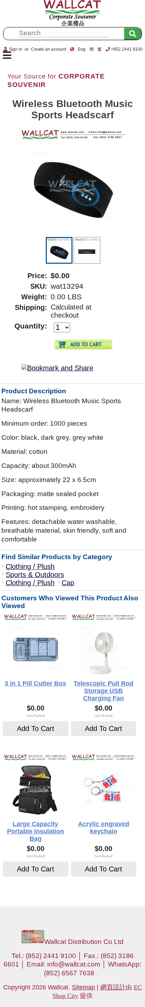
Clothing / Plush (30, 566)
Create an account (48, 49)
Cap (68, 583)
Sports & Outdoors (35, 574)
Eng (82, 49)
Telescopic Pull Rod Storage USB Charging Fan (103, 691)
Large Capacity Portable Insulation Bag (35, 831)
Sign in (15, 49)
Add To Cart (35, 728)
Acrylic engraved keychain (103, 827)
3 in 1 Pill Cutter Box (35, 683)
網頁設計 (113, 987)
